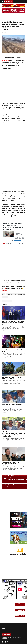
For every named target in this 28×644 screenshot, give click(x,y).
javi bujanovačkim (21, 294)
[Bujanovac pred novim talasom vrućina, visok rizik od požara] (13, 369)
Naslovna (3, 15)
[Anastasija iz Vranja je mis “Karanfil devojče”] (13, 341)
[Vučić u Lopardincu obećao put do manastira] (13, 396)
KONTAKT (3, 628)
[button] (2, 1)
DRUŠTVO (9, 15)
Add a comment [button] (7, 301)
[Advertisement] (14, 86)
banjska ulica (9, 294)
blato (15, 294)
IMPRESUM (4, 626)
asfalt (3, 294)
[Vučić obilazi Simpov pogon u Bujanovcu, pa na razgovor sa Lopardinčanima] (13, 454)
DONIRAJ (4, 290)
